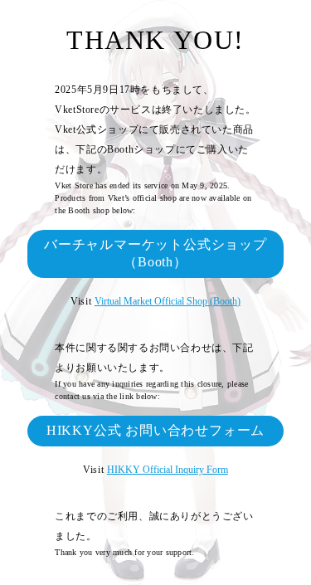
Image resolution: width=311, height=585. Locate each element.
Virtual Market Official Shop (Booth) (168, 301)
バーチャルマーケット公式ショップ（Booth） (155, 253)
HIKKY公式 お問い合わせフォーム (155, 430)
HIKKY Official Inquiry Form (167, 469)
